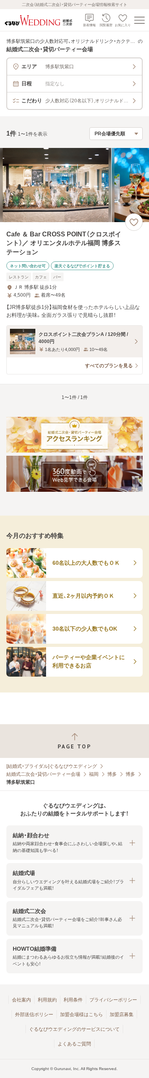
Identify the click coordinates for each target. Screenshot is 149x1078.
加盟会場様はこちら (81, 1014)
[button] (74, 842)
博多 (112, 774)
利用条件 (73, 1000)
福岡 (94, 774)
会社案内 (21, 1000)
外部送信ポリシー (34, 1014)
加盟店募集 (122, 1014)
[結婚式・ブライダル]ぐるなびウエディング (51, 766)
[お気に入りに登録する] (134, 222)
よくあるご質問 (74, 1044)
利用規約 (47, 1000)
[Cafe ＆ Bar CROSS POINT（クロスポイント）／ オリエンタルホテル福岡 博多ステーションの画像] (74, 185)
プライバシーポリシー (113, 1000)
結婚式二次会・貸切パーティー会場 (43, 774)
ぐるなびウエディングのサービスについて (74, 1029)
